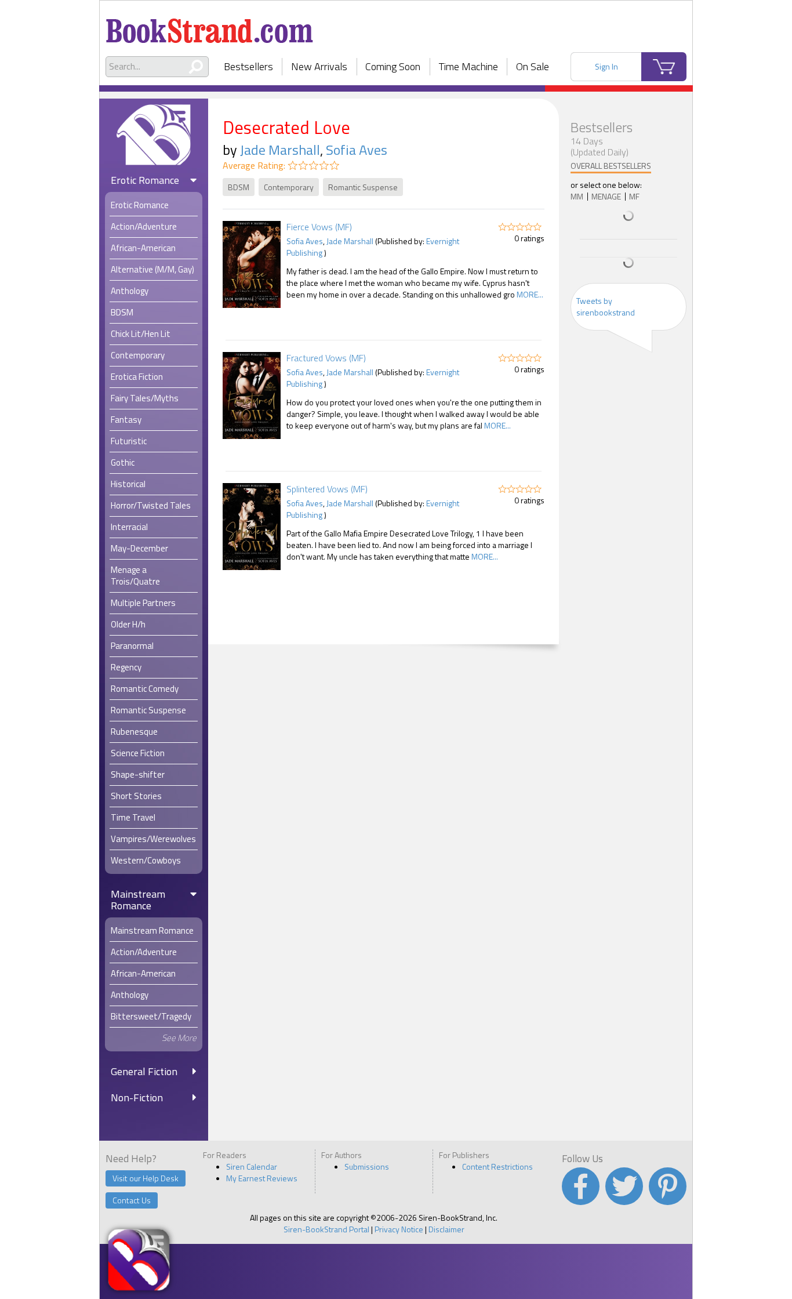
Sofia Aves (356, 149)
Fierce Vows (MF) (319, 227)
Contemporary (289, 187)
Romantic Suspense (363, 187)
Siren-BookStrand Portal (326, 1229)
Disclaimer (446, 1229)
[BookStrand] (210, 26)
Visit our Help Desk (145, 1178)
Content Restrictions (497, 1166)
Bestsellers (248, 66)
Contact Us (131, 1200)
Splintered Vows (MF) (327, 489)
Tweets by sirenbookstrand (605, 306)
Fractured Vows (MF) (326, 358)
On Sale (532, 66)
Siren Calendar (251, 1166)
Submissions (366, 1166)
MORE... (530, 294)
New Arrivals (319, 66)
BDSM (238, 187)
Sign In (606, 66)
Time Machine (468, 66)
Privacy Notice (399, 1229)
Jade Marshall (280, 149)
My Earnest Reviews (261, 1178)
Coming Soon (392, 66)
